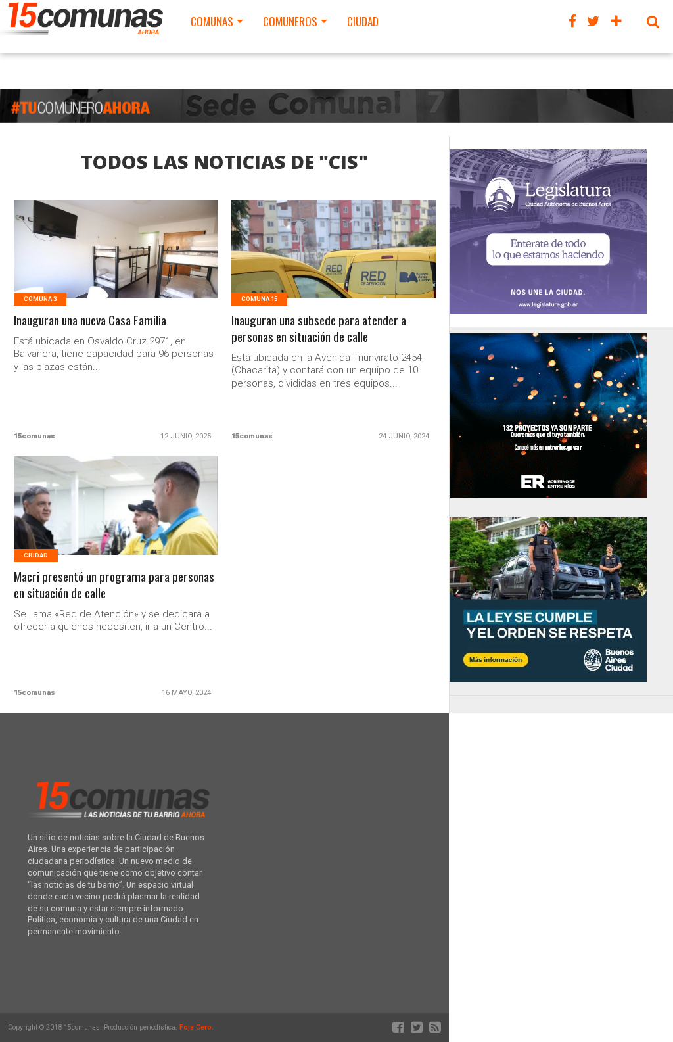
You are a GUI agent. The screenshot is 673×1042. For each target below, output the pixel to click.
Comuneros (290, 21)
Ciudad (363, 21)
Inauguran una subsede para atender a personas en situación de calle (318, 328)
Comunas (212, 21)
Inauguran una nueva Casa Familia (90, 320)
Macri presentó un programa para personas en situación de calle (114, 585)
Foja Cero (195, 1027)
